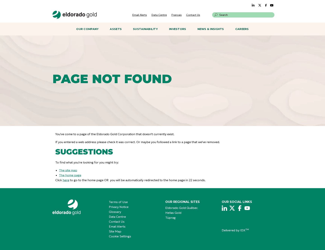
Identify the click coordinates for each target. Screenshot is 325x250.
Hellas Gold (173, 213)
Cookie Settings (120, 236)
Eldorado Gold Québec (181, 208)
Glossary (115, 212)
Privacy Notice (118, 207)
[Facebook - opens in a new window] (266, 5)
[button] (216, 15)
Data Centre (159, 15)
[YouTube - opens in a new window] (271, 5)
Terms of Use (118, 202)
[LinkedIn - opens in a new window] (253, 5)
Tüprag (170, 217)
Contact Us (193, 15)
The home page (70, 175)
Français (176, 15)
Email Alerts (139, 15)
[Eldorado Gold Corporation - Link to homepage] (77, 207)
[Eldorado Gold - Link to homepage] (74, 15)
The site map (68, 170)
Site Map (115, 231)
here (66, 180)
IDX (244, 230)
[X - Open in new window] (232, 208)
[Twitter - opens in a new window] (259, 5)
